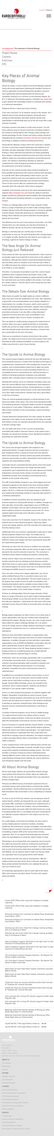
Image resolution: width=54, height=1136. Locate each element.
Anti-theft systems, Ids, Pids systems (13, 1093)
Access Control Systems (9, 1090)
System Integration (8, 1109)
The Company (6, 1063)
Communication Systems (10, 1099)
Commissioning (7, 1116)
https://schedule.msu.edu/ (18, 193)
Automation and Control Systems (12, 1106)
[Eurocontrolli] (13, 14)
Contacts (5, 1069)
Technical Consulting (8, 1083)
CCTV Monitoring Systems (10, 1096)
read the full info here (33, 138)
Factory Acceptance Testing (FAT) (12, 1119)
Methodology (6, 1066)
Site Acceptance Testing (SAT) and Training (16, 1128)
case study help (46, 99)
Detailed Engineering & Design (12, 1125)
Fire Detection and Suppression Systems (15, 1102)
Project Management (8, 1122)
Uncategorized (7, 49)
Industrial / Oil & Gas (8, 1076)
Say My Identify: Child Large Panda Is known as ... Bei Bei (25, 1023)
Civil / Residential (7, 1079)
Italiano (49, 10)
